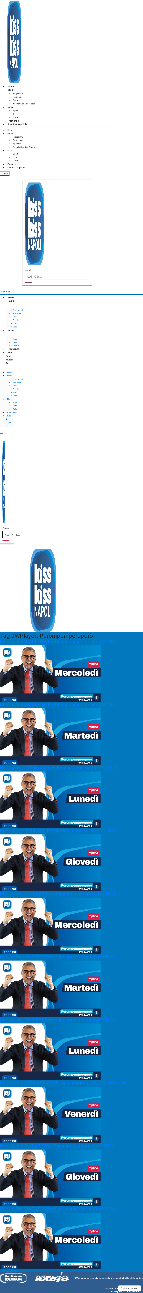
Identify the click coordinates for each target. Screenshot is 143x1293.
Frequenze (13, 121)
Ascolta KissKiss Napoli (24, 104)
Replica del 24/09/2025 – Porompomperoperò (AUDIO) (58, 641)
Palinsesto (17, 97)
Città (15, 114)
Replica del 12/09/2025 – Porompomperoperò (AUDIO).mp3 (63, 1082)
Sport (15, 110)
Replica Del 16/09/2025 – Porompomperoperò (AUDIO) (58, 956)
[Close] (57, 285)
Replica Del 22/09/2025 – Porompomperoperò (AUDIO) (58, 767)
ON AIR (5, 291)
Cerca (28, 270)
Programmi (18, 93)
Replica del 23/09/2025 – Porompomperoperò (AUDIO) (58, 704)
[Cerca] (28, 282)
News (10, 107)
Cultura (16, 117)
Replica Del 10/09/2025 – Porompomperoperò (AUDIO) (58, 1208)
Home (11, 86)
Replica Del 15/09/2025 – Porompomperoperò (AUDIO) (58, 1019)
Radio (10, 90)
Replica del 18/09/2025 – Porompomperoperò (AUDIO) (57, 830)
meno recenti (8, 1270)
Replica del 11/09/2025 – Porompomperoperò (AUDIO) (57, 1145)
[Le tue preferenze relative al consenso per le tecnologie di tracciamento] (129, 1288)
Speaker (17, 100)
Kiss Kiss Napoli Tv (17, 124)
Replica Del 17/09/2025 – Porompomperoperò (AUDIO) (57, 893)
